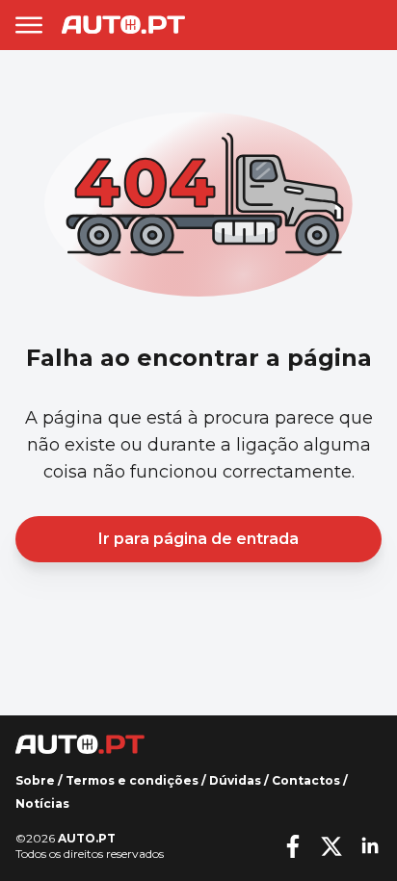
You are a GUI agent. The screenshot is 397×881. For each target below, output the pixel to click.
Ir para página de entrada (198, 539)
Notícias (42, 803)
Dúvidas (235, 780)
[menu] (28, 25)
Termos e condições (132, 780)
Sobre (35, 780)
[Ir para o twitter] (331, 846)
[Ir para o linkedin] (370, 846)
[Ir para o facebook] (292, 846)
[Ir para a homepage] (123, 24)
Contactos (306, 780)
